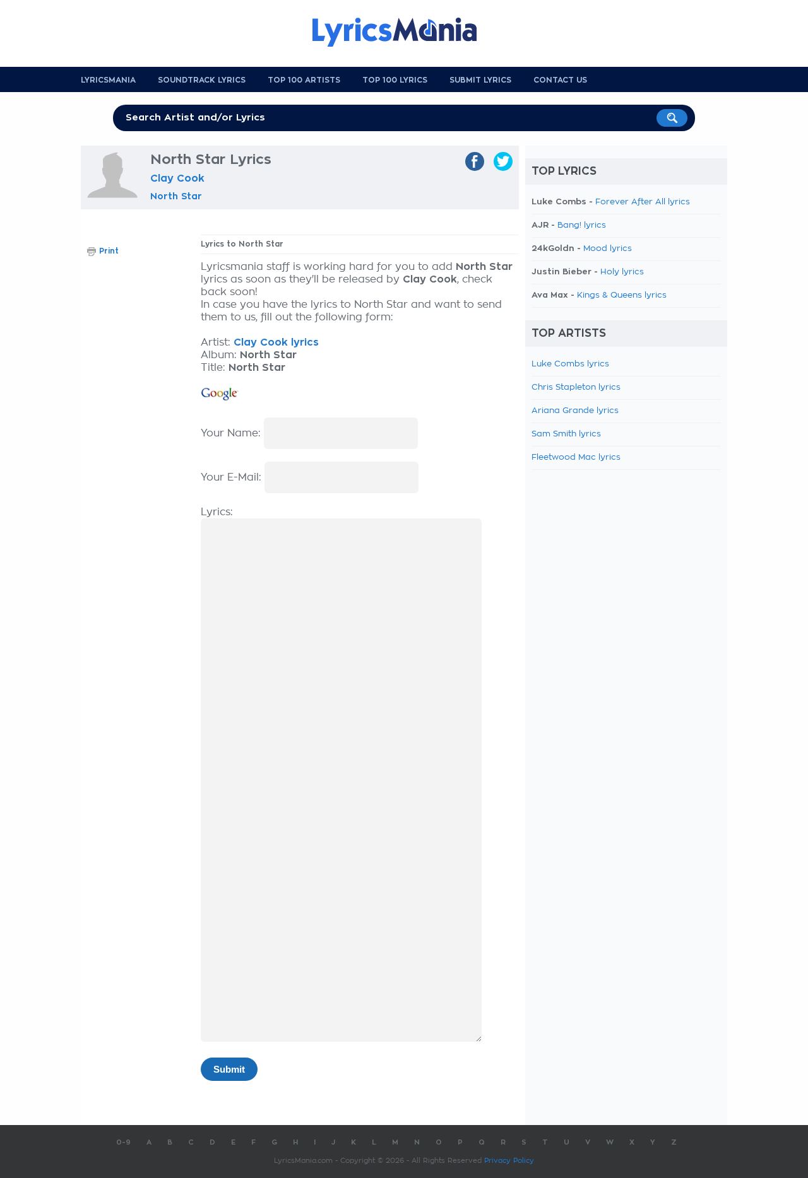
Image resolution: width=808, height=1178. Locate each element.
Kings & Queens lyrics (622, 295)
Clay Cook (177, 178)
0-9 (123, 1142)
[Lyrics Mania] (404, 32)
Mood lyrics (607, 249)
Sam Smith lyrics (566, 434)
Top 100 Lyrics (394, 80)
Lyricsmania (108, 80)
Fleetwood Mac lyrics (576, 457)
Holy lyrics (622, 272)
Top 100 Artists (304, 80)
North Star (176, 196)
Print (109, 251)
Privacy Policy (509, 1160)
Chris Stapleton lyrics (576, 387)
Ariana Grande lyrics (575, 411)
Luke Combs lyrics (570, 364)
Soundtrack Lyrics (202, 80)
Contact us (560, 80)
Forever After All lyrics (642, 202)
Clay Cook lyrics (276, 342)
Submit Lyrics (480, 80)
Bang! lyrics (581, 225)
